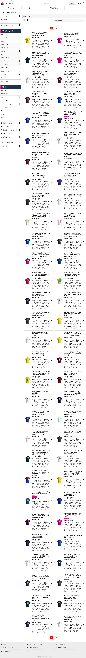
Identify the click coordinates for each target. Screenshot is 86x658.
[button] (75, 8)
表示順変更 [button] (59, 20)
